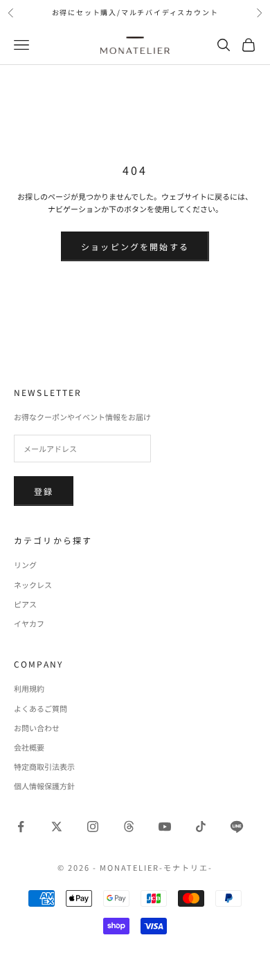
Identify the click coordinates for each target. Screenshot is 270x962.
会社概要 (29, 747)
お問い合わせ (37, 727)
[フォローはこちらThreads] (129, 826)
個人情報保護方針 (44, 785)
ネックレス (33, 584)
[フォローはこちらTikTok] (201, 826)
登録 (43, 491)
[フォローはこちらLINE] (237, 826)
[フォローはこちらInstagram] (93, 826)
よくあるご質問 (40, 708)
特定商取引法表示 (44, 766)
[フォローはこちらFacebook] (21, 826)
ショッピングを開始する (135, 246)
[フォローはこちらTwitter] (57, 826)
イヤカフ (29, 623)
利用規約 (29, 688)
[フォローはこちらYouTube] (165, 826)
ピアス (25, 604)
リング (25, 564)
